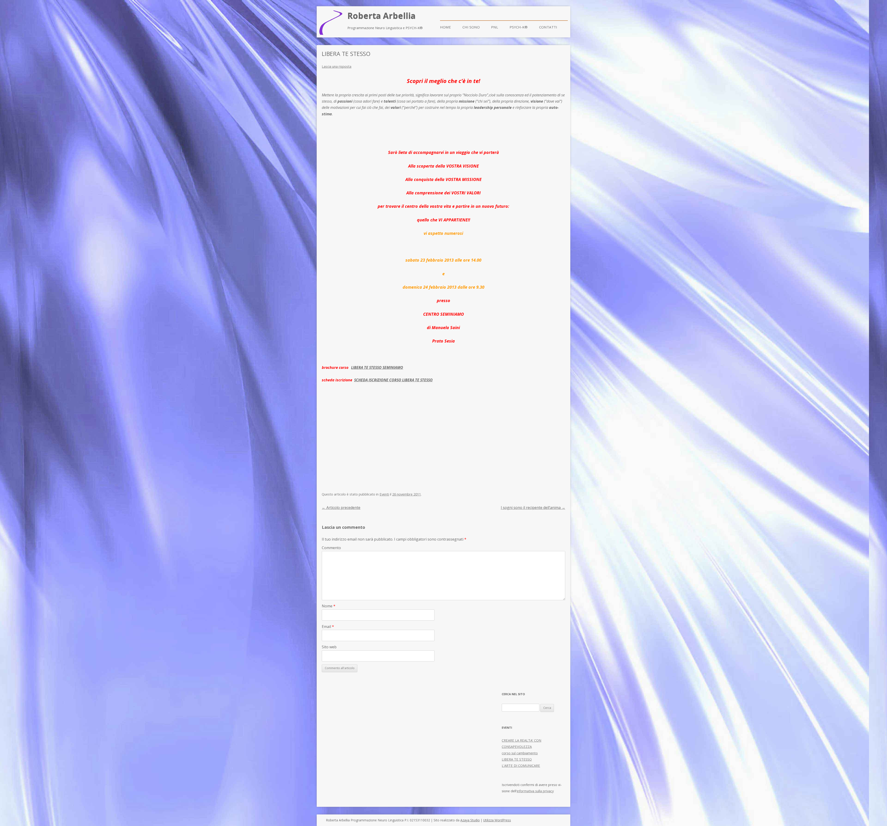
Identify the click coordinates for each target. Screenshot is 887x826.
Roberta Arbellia (381, 15)
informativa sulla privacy (535, 791)
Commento (331, 547)
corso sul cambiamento (520, 753)
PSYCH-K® (519, 27)
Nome (328, 606)
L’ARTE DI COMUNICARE (521, 765)
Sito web (329, 646)
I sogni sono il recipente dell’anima (533, 507)
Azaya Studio (470, 820)
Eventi (384, 494)
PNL (494, 27)
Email (328, 626)
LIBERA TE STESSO (517, 759)
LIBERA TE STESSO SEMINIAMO (377, 367)
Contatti (548, 27)
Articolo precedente (341, 507)
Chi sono (471, 27)
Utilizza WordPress (497, 820)
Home (445, 27)
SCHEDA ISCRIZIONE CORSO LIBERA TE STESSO (393, 379)
